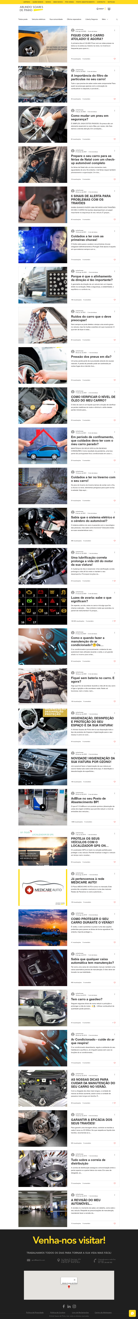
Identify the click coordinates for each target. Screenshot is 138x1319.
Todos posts (22, 19)
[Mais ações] (115, 30)
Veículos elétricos (38, 19)
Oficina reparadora (74, 19)
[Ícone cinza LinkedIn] (69, 1306)
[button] (117, 19)
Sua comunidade (56, 19)
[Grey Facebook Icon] (63, 1306)
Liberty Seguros (91, 19)
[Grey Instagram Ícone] (74, 1306)
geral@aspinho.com (38, 1260)
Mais (104, 19)
